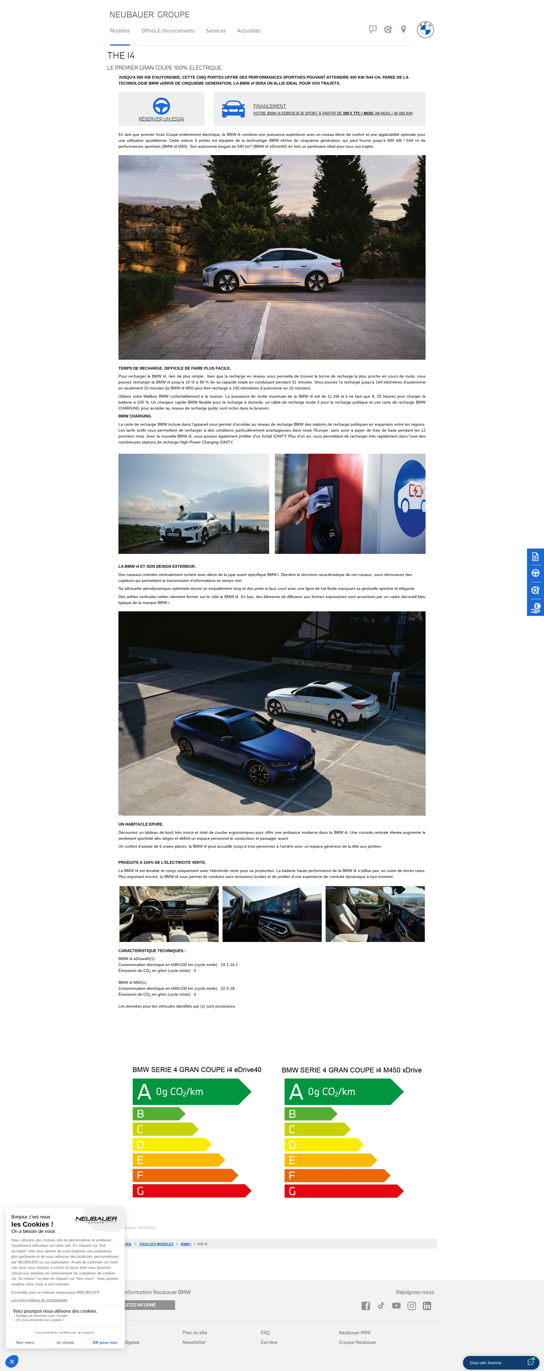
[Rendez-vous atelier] (388, 29)
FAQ (265, 1332)
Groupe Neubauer (357, 1342)
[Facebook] (367, 1306)
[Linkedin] (428, 1306)
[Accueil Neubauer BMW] (425, 29)
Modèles (120, 30)
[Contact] (373, 29)
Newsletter (194, 1342)
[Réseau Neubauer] (403, 29)
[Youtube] (397, 1306)
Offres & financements (168, 30)
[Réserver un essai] (535, 576)
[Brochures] (535, 559)
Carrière (269, 1342)
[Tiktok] (382, 1306)
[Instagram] (413, 1306)
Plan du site (194, 1332)
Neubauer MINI (354, 1332)
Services (216, 30)
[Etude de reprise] (535, 610)
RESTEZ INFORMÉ (138, 1305)
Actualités (249, 30)
